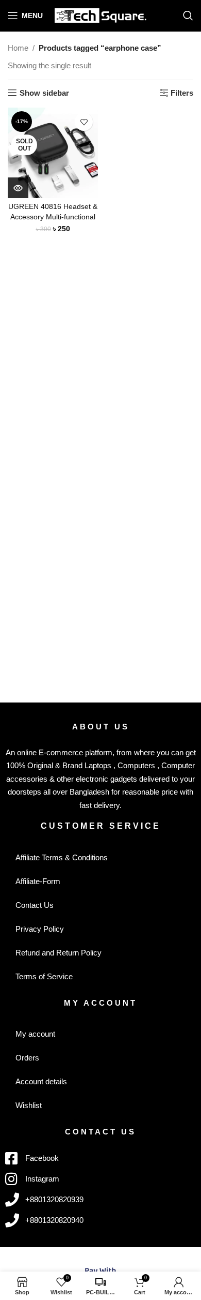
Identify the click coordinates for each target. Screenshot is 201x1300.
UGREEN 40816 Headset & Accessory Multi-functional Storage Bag (52, 216)
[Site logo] (101, 14)
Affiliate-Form (37, 881)
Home (18, 47)
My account (35, 1033)
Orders (27, 1057)
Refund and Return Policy (58, 952)
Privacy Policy (39, 928)
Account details (41, 1081)
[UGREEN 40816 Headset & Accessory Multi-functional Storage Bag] (53, 153)
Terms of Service (44, 976)
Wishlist (28, 1105)
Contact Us (34, 905)
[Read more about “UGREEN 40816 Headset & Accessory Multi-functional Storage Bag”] (18, 187)
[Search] (188, 15)
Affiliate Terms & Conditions (61, 857)
